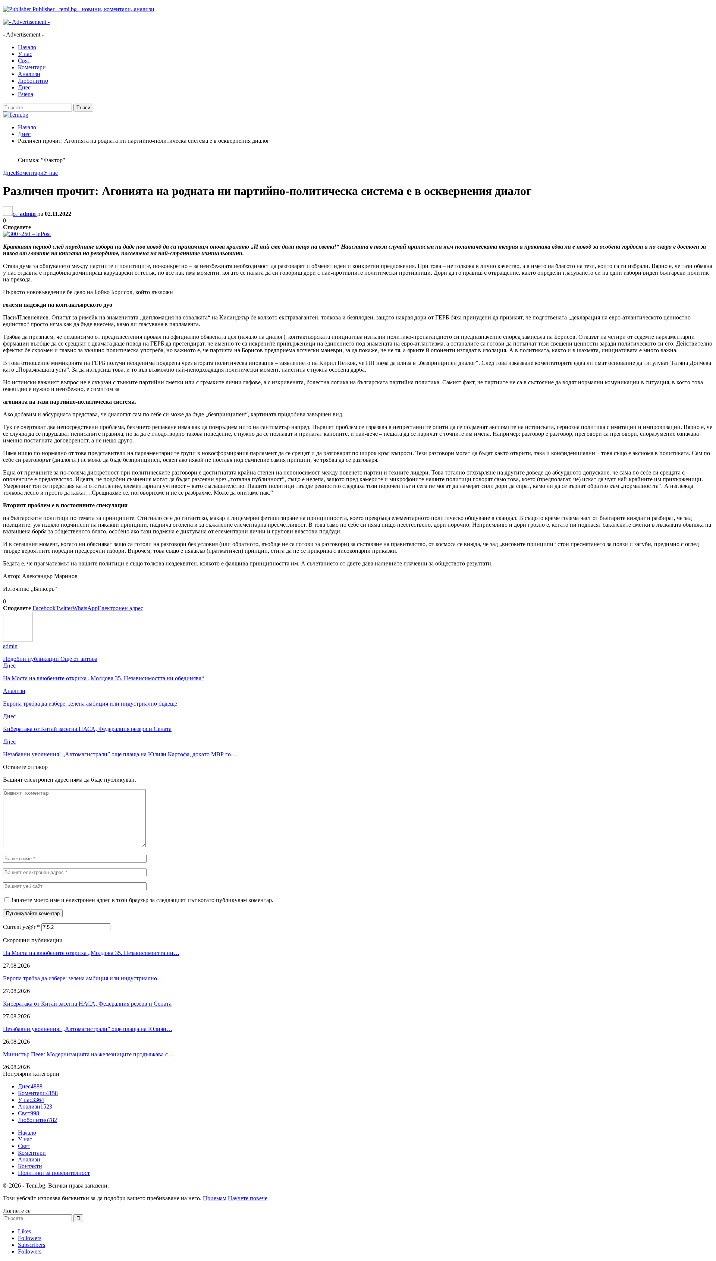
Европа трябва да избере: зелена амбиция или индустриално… (83, 978)
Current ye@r (21, 927)
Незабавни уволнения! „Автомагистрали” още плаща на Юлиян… (87, 1029)
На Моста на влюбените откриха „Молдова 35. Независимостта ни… (91, 953)
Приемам (214, 1198)
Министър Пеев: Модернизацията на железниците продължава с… (88, 1054)
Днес (24, 87)
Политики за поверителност (54, 1173)
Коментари (32, 67)
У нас (25, 54)
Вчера (25, 94)
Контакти (30, 1166)
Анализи (29, 74)
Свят (24, 60)
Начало (27, 47)
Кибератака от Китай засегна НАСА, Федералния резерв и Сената (87, 1003)
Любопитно (33, 81)
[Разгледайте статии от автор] (18, 639)
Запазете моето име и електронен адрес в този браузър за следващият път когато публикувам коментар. (141, 900)
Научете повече (247, 1198)
